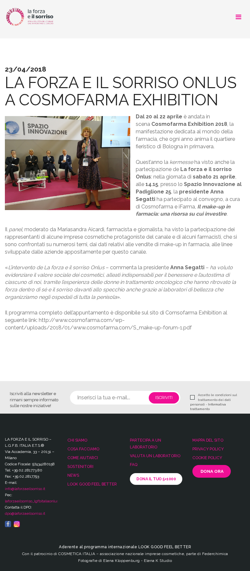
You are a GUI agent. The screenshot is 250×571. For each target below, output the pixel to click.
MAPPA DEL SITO (207, 440)
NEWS (73, 475)
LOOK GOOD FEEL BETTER (92, 484)
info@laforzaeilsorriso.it (25, 488)
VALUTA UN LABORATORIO (155, 456)
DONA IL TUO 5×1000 (156, 479)
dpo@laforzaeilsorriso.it (25, 513)
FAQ (133, 464)
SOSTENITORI (80, 466)
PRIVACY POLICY (208, 449)
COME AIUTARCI (82, 458)
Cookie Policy (207, 458)
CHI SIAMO (77, 440)
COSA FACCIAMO (83, 449)
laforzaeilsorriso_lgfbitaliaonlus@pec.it (38, 501)
